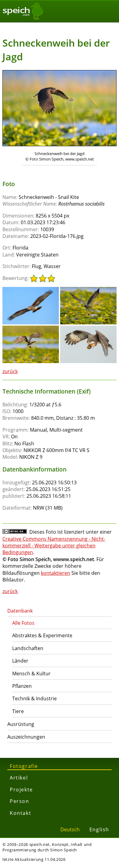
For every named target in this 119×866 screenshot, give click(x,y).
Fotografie (24, 766)
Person (19, 801)
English (99, 829)
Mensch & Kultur (31, 673)
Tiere (18, 711)
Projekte (21, 789)
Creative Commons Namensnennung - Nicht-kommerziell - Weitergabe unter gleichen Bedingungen (53, 546)
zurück (10, 371)
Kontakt (20, 813)
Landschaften (27, 648)
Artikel (19, 777)
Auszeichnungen (26, 736)
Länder (20, 660)
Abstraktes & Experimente (42, 635)
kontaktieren (55, 573)
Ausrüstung (20, 724)
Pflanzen (22, 686)
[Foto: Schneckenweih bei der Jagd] (59, 109)
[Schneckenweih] (31, 289)
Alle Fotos (23, 623)
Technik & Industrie (34, 698)
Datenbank (20, 610)
